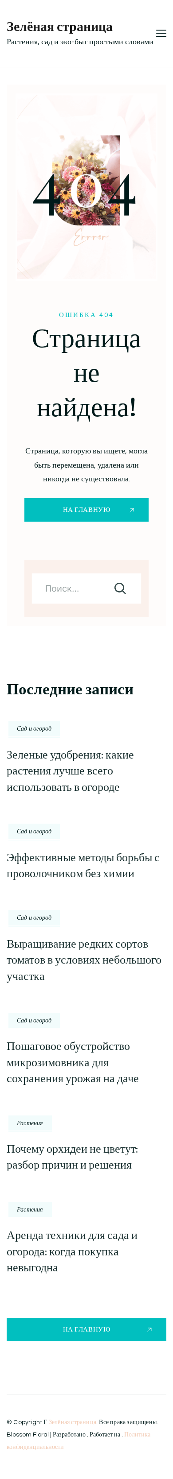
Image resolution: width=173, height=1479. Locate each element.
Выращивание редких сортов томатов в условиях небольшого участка (84, 960)
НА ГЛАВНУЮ (86, 510)
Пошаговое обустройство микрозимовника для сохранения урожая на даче (73, 1062)
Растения (30, 1123)
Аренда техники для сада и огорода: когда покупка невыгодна (72, 1251)
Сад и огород (34, 728)
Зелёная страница (60, 26)
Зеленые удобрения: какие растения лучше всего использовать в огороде (70, 771)
